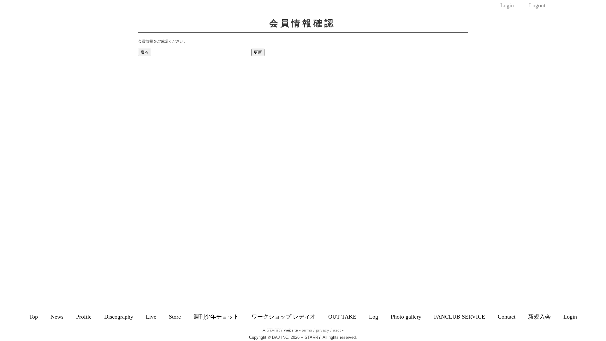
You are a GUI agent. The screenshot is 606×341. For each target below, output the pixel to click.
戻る (144, 52)
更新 (258, 52)
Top (33, 317)
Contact (506, 317)
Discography (118, 317)
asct (337, 330)
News (56, 317)
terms (307, 330)
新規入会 (539, 317)
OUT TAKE (342, 317)
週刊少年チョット (216, 317)
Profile (84, 317)
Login (507, 5)
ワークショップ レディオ (284, 317)
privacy (322, 330)
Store (175, 317)
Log (373, 317)
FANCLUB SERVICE (459, 317)
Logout (537, 5)
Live (151, 317)
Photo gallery (406, 317)
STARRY (274, 330)
